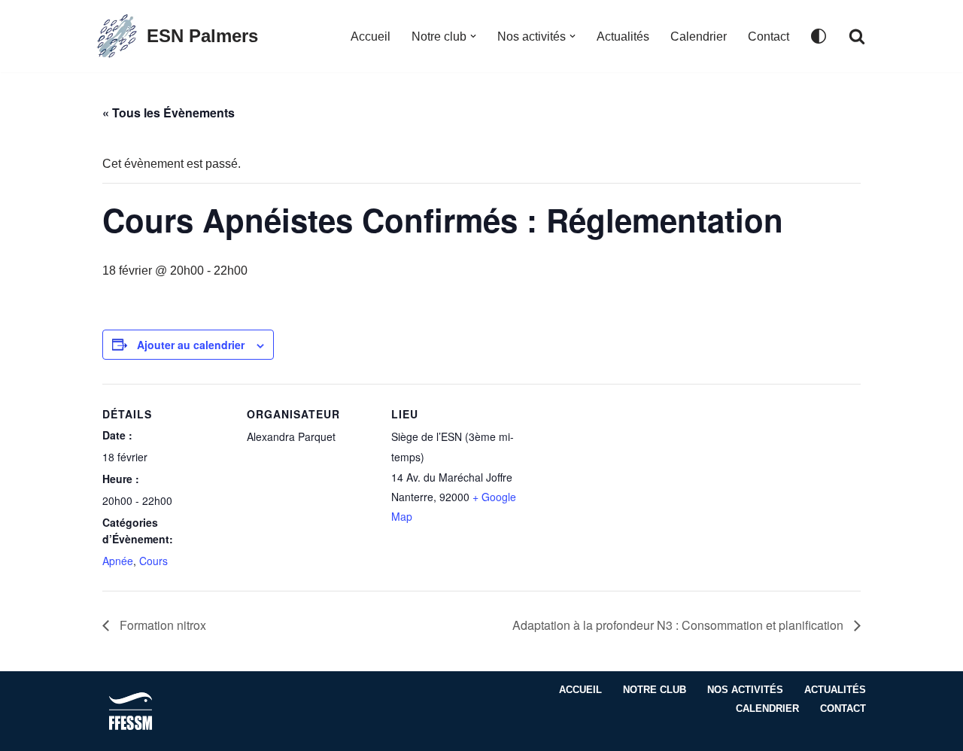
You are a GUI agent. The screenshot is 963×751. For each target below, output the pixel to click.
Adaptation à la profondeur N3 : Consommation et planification (679, 625)
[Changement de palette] (818, 36)
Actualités (623, 36)
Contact (768, 36)
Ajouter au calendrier (191, 344)
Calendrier (698, 36)
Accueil (370, 36)
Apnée (117, 560)
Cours (153, 560)
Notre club (654, 689)
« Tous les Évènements (168, 112)
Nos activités (745, 689)
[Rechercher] (857, 36)
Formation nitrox (161, 625)
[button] (473, 36)
